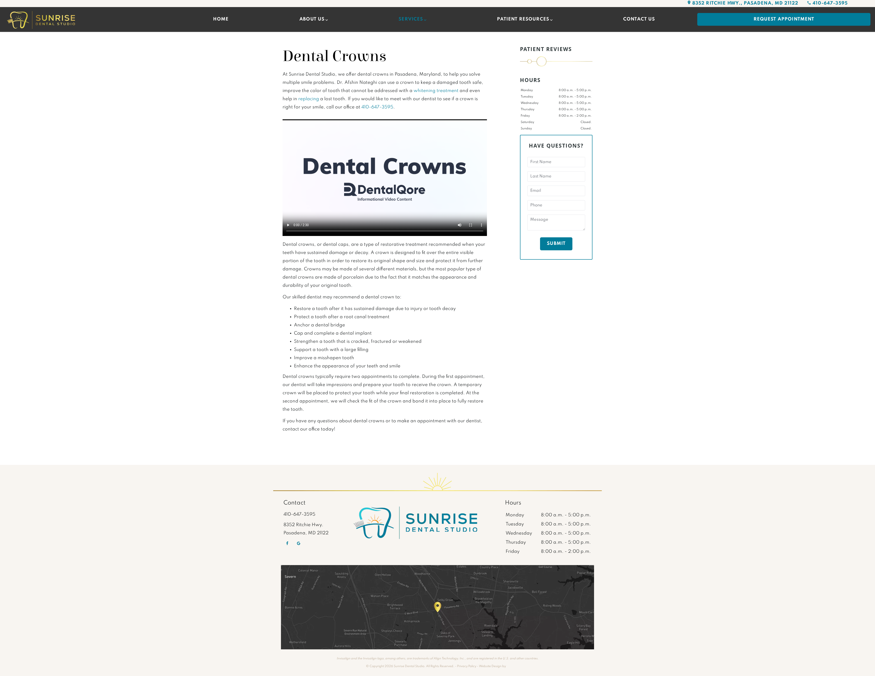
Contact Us (639, 19)
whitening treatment (436, 91)
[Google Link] (298, 543)
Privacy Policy (466, 666)
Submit (556, 243)
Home (221, 19)
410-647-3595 (830, 3)
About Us (311, 19)
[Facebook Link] (287, 543)
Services (411, 19)
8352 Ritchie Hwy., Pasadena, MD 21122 (745, 3)
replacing (308, 99)
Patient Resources (523, 19)
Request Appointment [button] (784, 19)
